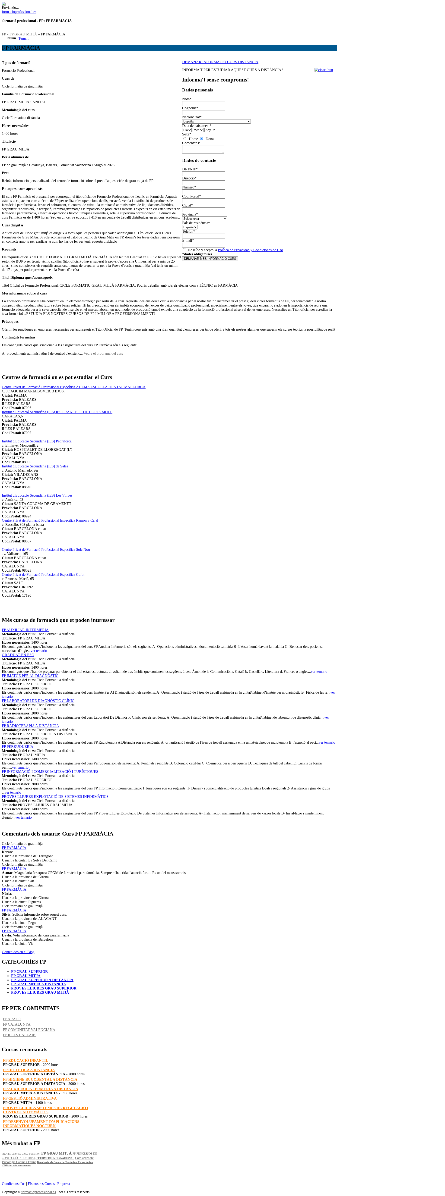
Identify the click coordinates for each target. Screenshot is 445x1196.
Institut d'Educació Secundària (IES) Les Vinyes (37, 495)
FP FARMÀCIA (14, 848)
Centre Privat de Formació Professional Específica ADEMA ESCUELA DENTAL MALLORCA (74, 387)
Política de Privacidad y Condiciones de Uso (250, 250)
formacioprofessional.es (38, 1192)
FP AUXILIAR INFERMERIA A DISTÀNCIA (40, 1089)
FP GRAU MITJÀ (23, 34)
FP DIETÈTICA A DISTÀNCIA (29, 1070)
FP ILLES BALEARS (19, 1035)
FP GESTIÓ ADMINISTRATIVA (30, 1098)
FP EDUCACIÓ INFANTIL (25, 1060)
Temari (23, 38)
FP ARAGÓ (12, 1019)
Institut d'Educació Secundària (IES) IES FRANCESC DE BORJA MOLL (57, 412)
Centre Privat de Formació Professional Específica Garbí (43, 574)
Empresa (63, 1184)
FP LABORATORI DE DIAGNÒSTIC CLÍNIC (38, 701)
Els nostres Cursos (41, 1184)
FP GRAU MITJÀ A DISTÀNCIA (38, 984)
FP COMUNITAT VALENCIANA (29, 1030)
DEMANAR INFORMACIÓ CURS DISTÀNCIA (220, 62)
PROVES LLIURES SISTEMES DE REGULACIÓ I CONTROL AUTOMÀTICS (45, 1110)
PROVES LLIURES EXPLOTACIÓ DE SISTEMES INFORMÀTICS (55, 796)
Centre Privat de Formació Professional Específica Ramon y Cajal (50, 520)
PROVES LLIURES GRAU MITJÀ (40, 992)
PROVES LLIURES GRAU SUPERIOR (43, 988)
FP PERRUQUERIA (17, 746)
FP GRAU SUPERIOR (29, 972)
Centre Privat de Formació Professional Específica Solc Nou (46, 549)
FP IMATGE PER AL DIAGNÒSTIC (30, 676)
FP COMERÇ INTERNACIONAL (55, 1158)
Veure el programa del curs (103, 353)
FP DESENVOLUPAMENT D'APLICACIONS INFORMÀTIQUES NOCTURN (41, 1124)
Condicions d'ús (13, 1184)
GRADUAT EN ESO (18, 655)
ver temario (39, 651)
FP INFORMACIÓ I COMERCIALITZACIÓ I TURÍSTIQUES (50, 771)
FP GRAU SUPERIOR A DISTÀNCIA (42, 980)
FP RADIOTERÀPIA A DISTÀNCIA (30, 726)
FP (4, 34)
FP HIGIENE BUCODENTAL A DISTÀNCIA (40, 1079)
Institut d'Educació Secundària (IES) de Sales (35, 466)
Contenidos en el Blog (18, 952)
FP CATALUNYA (17, 1024)
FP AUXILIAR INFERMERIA (25, 630)
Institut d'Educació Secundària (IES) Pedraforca (37, 441)
